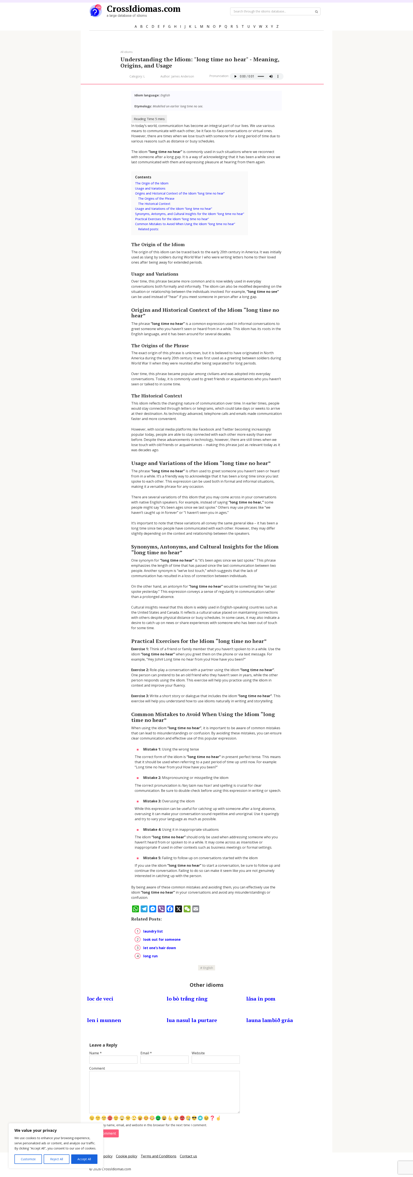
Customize (28, 1159)
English (208, 968)
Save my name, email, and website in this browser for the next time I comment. (150, 1125)
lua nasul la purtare (192, 1020)
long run (150, 956)
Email (146, 1053)
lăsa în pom (261, 998)
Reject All (56, 1159)
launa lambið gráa (269, 1020)
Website (198, 1053)
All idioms (126, 52)
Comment (97, 1068)
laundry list (153, 931)
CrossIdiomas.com (143, 8)
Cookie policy (126, 1156)
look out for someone (162, 939)
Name (95, 1053)
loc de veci (100, 998)
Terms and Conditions (158, 1156)
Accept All (84, 1159)
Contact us (188, 1156)
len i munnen (104, 1020)
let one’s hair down (159, 947)
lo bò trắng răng (187, 998)
